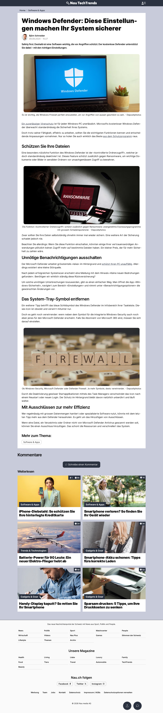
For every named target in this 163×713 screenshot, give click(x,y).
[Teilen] (127, 706)
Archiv (73, 640)
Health (21, 657)
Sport (72, 630)
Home (22, 10)
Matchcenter (101, 630)
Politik (47, 630)
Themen (47, 640)
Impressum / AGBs (92, 692)
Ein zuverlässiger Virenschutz (38, 123)
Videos (47, 635)
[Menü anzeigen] (143, 3)
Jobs (53, 692)
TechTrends (127, 662)
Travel (73, 662)
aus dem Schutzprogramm (117, 136)
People (125, 630)
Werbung (35, 692)
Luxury (99, 657)
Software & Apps (36, 10)
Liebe (72, 657)
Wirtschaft (23, 635)
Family (125, 657)
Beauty (21, 667)
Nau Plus (74, 635)
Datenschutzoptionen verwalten (118, 692)
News (20, 630)
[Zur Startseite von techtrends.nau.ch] (81, 3)
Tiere (46, 662)
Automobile (101, 662)
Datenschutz (74, 692)
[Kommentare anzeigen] (137, 706)
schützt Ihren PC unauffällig (117, 264)
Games (99, 635)
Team (45, 692)
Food (20, 662)
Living (47, 657)
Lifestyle (22, 640)
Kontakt (62, 692)
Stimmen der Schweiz (131, 635)
